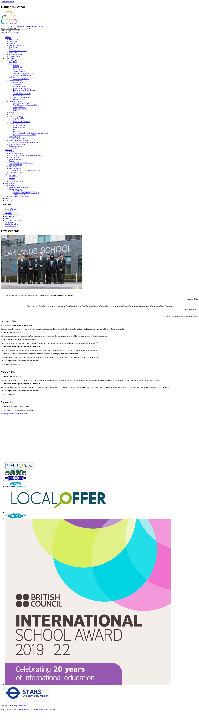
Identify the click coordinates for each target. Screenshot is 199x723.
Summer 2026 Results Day (22, 122)
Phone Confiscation (19, 109)
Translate (16, 32)
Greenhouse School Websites (45, 709)
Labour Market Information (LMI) (24, 135)
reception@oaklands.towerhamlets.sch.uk (14, 414)
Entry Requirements (15, 165)
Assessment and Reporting (22, 75)
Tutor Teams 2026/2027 (21, 79)
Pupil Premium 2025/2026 (17, 144)
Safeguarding (13, 148)
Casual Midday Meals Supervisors (24, 191)
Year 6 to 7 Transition (16, 116)
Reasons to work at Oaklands (18, 187)
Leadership (12, 43)
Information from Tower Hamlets (24, 90)
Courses (11, 161)
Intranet (7, 198)
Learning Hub (17, 67)
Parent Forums (18, 95)
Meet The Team (14, 157)
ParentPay (16, 92)
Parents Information (15, 81)
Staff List (12, 77)
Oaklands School (30, 26)
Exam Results (13, 47)
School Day (13, 62)
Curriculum (13, 64)
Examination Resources (17, 120)
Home (7, 36)
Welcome (12, 152)
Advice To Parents (19, 86)
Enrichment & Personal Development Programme (25, 155)
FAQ (15, 110)
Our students (13, 41)
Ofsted (11, 49)
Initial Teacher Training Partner (19, 196)
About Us (8, 38)
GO (29, 28)
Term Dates (13, 60)
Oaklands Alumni (15, 159)
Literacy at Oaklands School (18, 140)
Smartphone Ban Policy (21, 103)
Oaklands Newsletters (16, 181)
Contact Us (8, 200)
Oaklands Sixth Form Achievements (21, 163)
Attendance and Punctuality (22, 94)
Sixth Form (8, 150)
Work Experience (19, 71)
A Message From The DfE (18, 51)
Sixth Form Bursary (15, 172)
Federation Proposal (15, 146)
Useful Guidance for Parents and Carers (26, 105)
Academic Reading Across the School (25, 142)
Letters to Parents (19, 99)
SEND (11, 114)
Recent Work (17, 131)
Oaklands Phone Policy (16, 101)
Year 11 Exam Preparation (21, 97)
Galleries (12, 178)
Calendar (12, 180)
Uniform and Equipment (21, 88)
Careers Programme (19, 125)
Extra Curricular (14, 137)
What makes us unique (16, 153)
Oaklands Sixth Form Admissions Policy (26, 170)
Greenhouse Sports (19, 138)
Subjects (16, 66)
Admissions (13, 53)
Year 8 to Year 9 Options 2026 (23, 73)
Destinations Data (19, 127)
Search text (4, 28)
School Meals (17, 84)
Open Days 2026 (18, 118)
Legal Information (20, 706)
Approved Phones (19, 107)
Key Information (10, 58)
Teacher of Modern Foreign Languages (26, 193)
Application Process (15, 168)
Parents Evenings (19, 82)
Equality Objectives (15, 54)
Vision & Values (14, 39)
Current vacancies (15, 189)
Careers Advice (14, 124)
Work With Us (9, 183)
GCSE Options (18, 69)
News (7, 174)
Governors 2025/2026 (16, 45)
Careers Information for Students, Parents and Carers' (30, 133)
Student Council (14, 56)
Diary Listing (13, 176)
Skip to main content (7, 2)
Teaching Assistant (19, 194)
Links (15, 129)
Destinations (13, 166)
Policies (11, 112)
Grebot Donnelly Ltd (25, 709)
